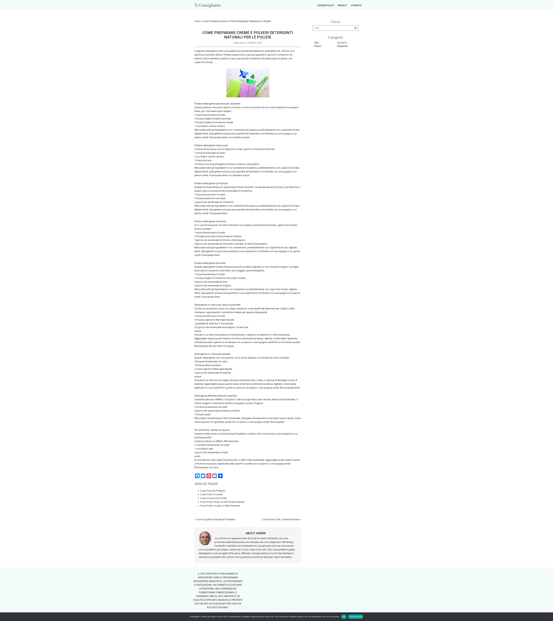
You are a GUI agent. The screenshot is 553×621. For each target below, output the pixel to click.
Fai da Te (342, 42)
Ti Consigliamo (207, 5)
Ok (344, 616)
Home (197, 21)
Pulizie (317, 46)
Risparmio (342, 46)
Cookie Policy (355, 616)
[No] (549, 616)
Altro (316, 42)
